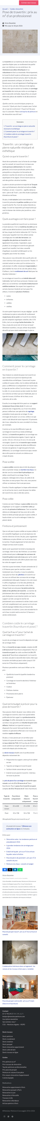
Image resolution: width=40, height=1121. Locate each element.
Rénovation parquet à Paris (12, 1090)
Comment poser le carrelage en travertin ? (19, 131)
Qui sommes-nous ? (9, 1022)
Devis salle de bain (8, 1050)
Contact (5, 1011)
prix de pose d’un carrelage (14, 781)
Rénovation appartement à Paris (13, 1087)
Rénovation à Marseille (10, 1095)
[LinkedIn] (8, 1117)
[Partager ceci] (4, 869)
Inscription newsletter (10, 1019)
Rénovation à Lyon (8, 1093)
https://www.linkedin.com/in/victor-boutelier (15, 878)
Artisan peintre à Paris (10, 1103)
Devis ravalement (8, 1039)
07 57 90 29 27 (7, 1014)
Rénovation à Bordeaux (10, 1101)
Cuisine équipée (8, 1078)
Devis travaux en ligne (10, 1052)
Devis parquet (7, 1044)
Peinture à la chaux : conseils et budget (19, 864)
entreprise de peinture (28, 112)
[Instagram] (4, 1117)
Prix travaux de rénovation (11, 1064)
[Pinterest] (12, 1117)
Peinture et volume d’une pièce (13, 1072)
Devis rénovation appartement (13, 1047)
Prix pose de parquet (9, 1070)
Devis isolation (7, 1042)
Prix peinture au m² (9, 1062)
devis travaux (9, 753)
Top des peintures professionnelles (14, 1067)
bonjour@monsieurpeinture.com (13, 1016)
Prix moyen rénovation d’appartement (15, 1075)
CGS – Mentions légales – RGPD (13, 1024)
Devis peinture (7, 1036)
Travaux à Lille (7, 1098)
